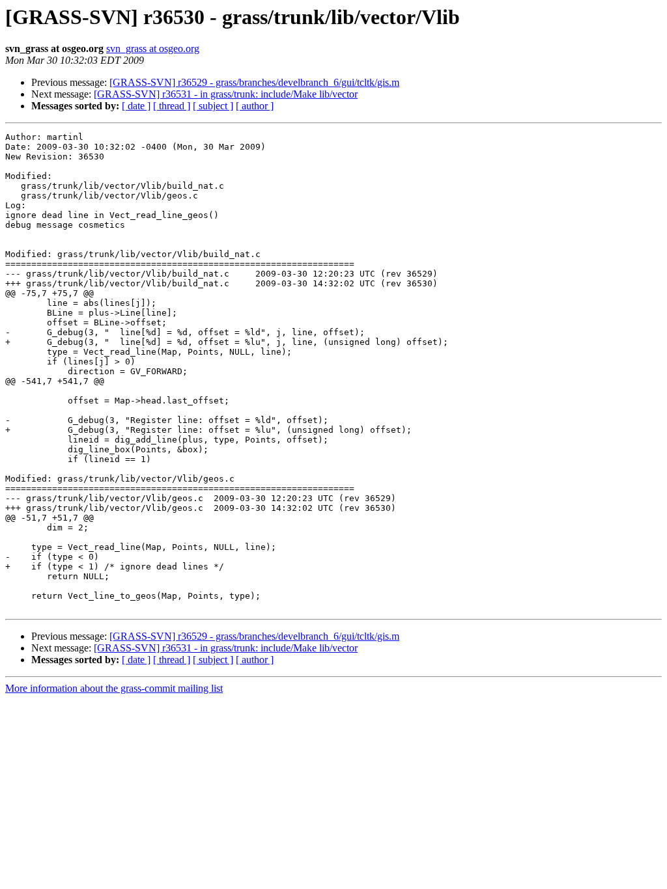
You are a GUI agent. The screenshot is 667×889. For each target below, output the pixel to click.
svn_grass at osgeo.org (152, 48)
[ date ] (136, 105)
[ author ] (255, 105)
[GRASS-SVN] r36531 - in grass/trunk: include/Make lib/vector (226, 94)
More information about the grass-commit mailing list (114, 688)
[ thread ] (171, 105)
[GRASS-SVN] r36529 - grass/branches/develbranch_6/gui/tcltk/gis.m (254, 82)
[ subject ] (213, 105)
